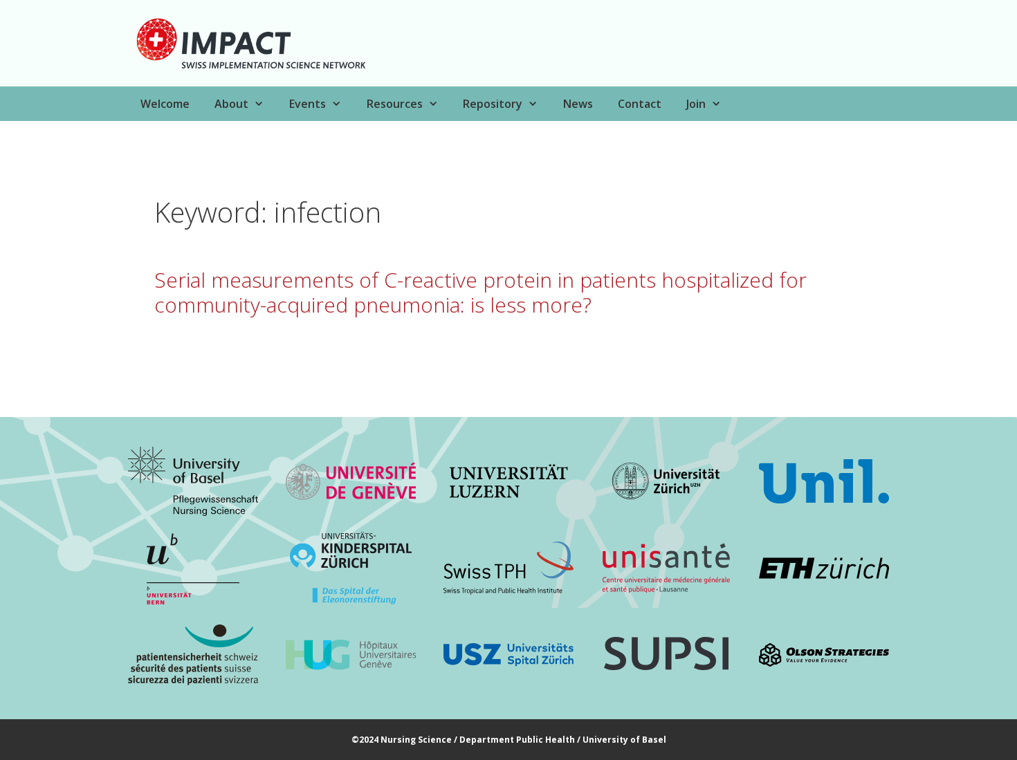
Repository (492, 103)
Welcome (165, 103)
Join (696, 103)
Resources (395, 103)
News (578, 103)
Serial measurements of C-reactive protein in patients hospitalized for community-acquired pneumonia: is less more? (480, 292)
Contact (639, 103)
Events (307, 103)
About (231, 103)
